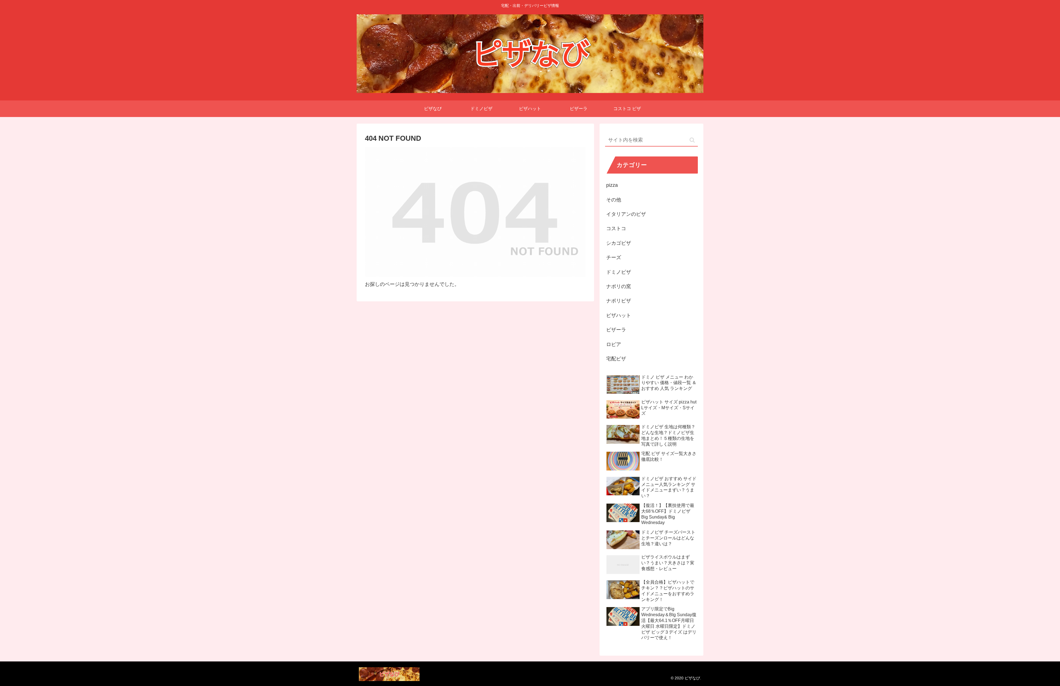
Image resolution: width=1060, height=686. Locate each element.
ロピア (613, 344)
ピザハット (618, 315)
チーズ (613, 257)
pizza (612, 185)
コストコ (616, 228)
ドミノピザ (618, 272)
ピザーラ (616, 330)
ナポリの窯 (618, 286)
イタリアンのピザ (626, 214)
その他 (613, 200)
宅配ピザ (616, 358)
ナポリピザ (618, 301)
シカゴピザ (618, 243)
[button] (692, 140)
